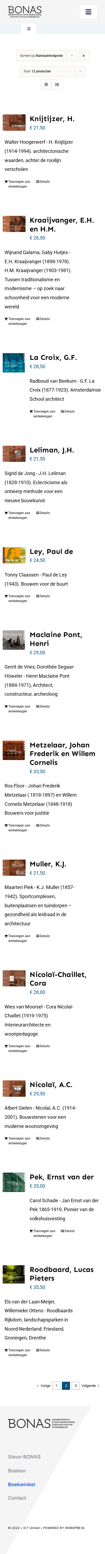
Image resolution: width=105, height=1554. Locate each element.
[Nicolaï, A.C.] (14, 1088)
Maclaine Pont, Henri (56, 639)
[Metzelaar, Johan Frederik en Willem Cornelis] (14, 750)
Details (45, 182)
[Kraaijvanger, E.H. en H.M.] (14, 224)
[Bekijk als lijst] (57, 84)
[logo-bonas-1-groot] (24, 8)
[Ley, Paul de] (14, 555)
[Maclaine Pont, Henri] (14, 640)
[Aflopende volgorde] (84, 55)
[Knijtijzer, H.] (14, 122)
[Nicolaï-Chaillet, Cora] (14, 978)
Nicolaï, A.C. (51, 1084)
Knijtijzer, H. (52, 118)
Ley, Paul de (51, 551)
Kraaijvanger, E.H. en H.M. (62, 224)
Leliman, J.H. (52, 449)
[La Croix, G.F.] (14, 362)
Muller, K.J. (48, 863)
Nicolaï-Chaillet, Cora (58, 979)
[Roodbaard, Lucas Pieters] (14, 1274)
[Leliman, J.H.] (14, 454)
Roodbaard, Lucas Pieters (62, 1274)
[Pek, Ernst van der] (14, 1182)
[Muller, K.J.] (14, 868)
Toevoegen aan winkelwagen (19, 184)
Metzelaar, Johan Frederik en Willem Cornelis (63, 753)
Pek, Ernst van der (62, 1176)
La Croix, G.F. (53, 357)
